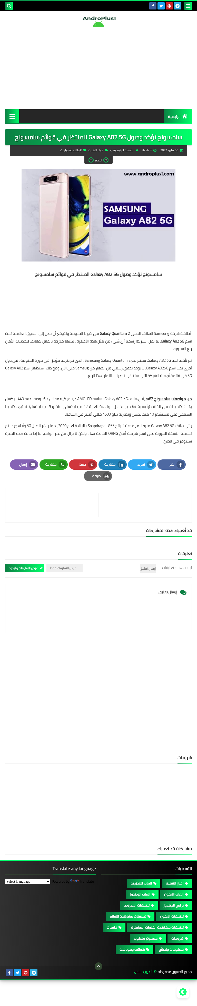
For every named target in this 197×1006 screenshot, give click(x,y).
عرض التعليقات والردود (23, 568)
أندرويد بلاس (143, 971)
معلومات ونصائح (171, 949)
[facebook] (152, 5)
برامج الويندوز (173, 905)
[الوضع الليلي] (182, 991)
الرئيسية (174, 116)
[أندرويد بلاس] (98, 21)
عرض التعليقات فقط (63, 568)
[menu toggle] (188, 6)
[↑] (98, 966)
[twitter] (161, 5)
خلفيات (112, 927)
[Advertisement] (98, 68)
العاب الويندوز (140, 894)
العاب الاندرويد (141, 883)
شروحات (177, 938)
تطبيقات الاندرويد (137, 905)
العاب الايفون (174, 894)
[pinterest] (169, 5)
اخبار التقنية (96, 150)
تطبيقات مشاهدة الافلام (128, 916)
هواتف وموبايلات (71, 150)
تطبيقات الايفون (172, 916)
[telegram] (177, 5)
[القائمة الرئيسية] (12, 116)
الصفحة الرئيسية (123, 150)
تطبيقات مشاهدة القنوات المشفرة (157, 927)
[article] (54, 505)
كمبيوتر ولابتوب (145, 938)
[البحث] (9, 6)
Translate (87, 881)
